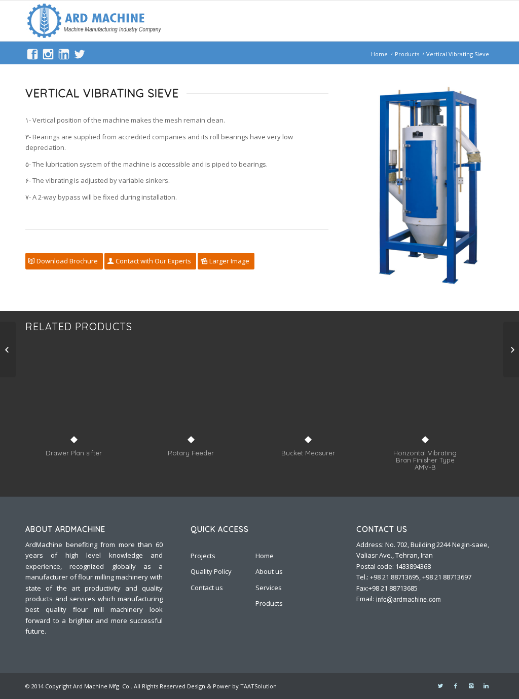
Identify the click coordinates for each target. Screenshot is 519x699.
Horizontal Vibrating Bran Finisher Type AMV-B (425, 460)
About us (269, 571)
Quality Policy (211, 571)
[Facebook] (455, 685)
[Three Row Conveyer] (8, 349)
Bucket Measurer (308, 453)
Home (379, 54)
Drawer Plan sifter (74, 453)
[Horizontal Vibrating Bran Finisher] (511, 349)
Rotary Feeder (191, 453)
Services (268, 587)
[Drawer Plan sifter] (73, 398)
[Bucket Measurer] (308, 398)
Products (407, 54)
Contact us (207, 587)
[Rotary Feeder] (190, 398)
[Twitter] (440, 685)
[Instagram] (470, 685)
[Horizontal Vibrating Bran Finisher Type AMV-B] (425, 398)
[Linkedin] (486, 685)
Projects (203, 555)
